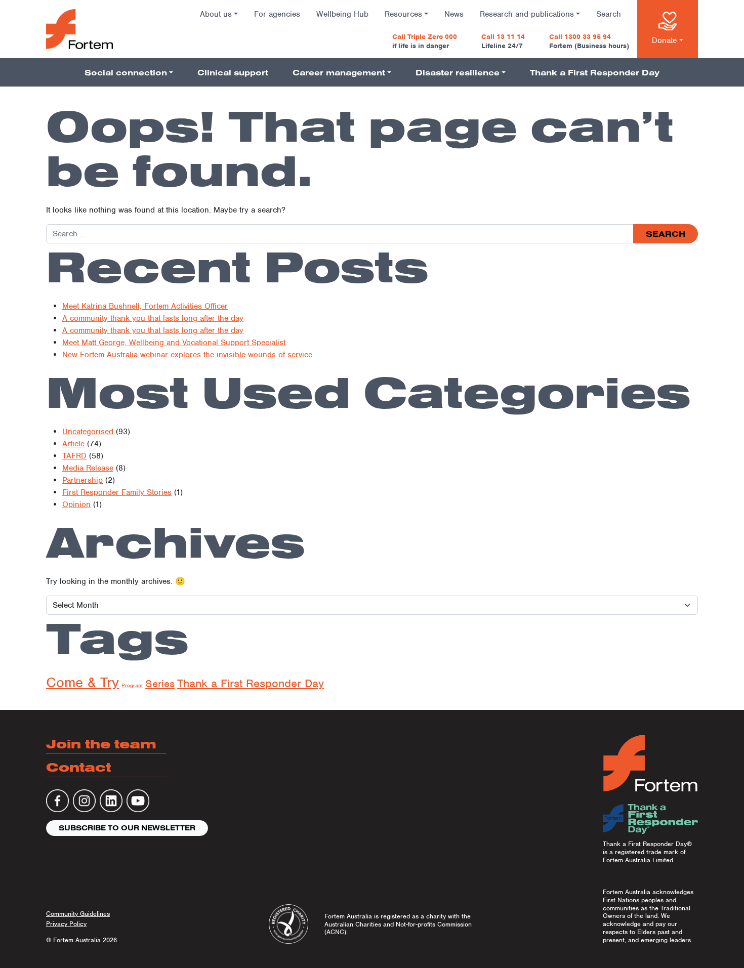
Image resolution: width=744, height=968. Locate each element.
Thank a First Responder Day (594, 72)
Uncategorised (87, 432)
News (454, 14)
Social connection (126, 72)
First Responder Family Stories (117, 492)
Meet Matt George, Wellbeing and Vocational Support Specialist (173, 343)
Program (132, 685)
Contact (78, 767)
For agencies (277, 14)
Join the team (101, 743)
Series (160, 683)
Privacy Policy (66, 923)
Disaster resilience (458, 72)
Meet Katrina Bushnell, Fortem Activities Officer (145, 306)
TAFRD (74, 456)
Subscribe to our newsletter (127, 827)
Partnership (82, 480)
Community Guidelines (78, 913)
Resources (403, 14)
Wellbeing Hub (342, 14)
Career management (339, 72)
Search (608, 14)
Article (73, 444)
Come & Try (82, 682)
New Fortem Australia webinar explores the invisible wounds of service (187, 355)
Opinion (76, 504)
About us (216, 14)
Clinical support (232, 72)
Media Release (87, 468)
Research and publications (527, 14)
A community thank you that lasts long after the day (152, 318)
